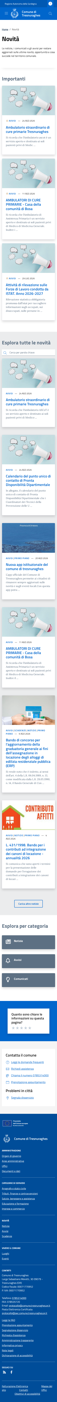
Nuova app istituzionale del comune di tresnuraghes (27, 567)
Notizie (28, 942)
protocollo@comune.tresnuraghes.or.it (29, 1305)
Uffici (4, 1166)
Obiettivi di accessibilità (27, 1394)
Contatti (23, 1390)
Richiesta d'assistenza (13, 1335)
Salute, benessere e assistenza (18, 1198)
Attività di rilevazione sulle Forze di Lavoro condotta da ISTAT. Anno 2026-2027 (27, 289)
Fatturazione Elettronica (15, 1386)
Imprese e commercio (13, 1209)
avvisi (12, 120)
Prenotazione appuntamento (17, 1325)
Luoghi (5, 1253)
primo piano (21, 558)
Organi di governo (11, 1156)
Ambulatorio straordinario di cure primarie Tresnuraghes (28, 129)
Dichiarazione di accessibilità (17, 1355)
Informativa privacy (12, 1345)
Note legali (7, 1350)
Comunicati (28, 980)
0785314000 (19, 1298)
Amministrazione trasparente (18, 1340)
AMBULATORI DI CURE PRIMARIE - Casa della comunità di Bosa (23, 204)
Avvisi (28, 961)
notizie (32, 730)
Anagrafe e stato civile (14, 1188)
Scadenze (7, 1236)
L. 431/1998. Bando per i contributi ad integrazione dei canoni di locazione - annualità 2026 (26, 851)
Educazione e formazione (15, 1204)
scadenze (20, 730)
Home (5, 29)
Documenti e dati (11, 1171)
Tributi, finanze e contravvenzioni (20, 1193)
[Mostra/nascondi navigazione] (6, 13)
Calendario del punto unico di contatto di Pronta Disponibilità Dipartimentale (28, 480)
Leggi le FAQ (8, 1320)
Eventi (5, 1258)
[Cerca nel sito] (50, 13)
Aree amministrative (13, 1161)
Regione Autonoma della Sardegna (21, 3)
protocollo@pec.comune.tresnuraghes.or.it (24, 1313)
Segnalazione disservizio (15, 1330)
